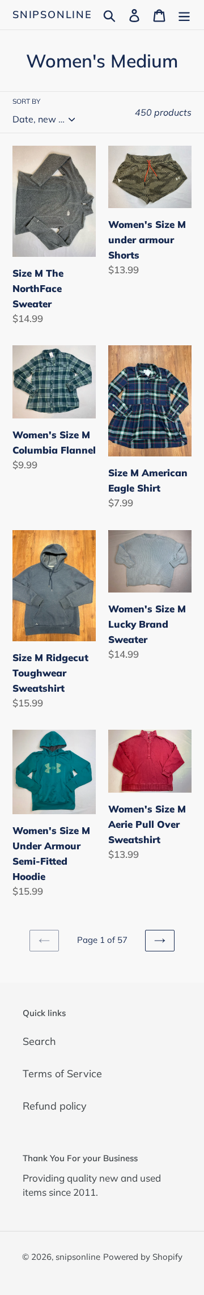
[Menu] (184, 14)
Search (39, 1041)
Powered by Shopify (142, 1256)
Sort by (26, 101)
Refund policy (55, 1105)
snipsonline (52, 15)
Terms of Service (62, 1073)
